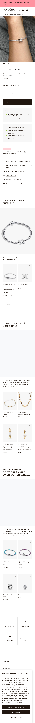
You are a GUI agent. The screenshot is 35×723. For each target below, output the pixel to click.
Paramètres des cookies (16, 717)
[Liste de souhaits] (15, 265)
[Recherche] (19, 10)
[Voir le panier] (27, 10)
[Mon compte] (23, 10)
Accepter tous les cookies (16, 707)
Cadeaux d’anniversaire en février (14, 14)
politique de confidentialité (14, 702)
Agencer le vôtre (17, 94)
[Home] (9, 9)
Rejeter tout (16, 712)
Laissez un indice (11, 175)
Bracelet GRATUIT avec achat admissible (16, 2)
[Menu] (31, 10)
